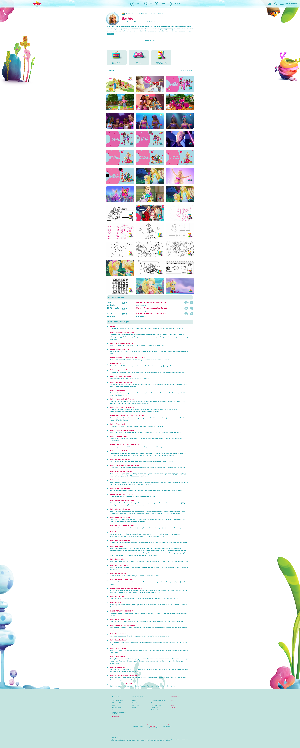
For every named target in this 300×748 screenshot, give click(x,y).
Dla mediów (115, 705)
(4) (139, 63)
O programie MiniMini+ (117, 700)
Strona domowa (131, 14)
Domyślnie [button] (188, 70)
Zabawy (172, 705)
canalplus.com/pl (138, 724)
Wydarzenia (134, 702)
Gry (171, 702)
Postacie (173, 707)
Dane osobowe (154, 707)
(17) (116, 63)
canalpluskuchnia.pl (166, 724)
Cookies (153, 702)
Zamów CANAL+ (154, 709)
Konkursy (134, 707)
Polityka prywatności (156, 705)
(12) (161, 63)
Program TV (134, 700)
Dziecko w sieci (135, 705)
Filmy (172, 700)
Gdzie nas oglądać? (116, 702)
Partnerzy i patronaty (117, 707)
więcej (110, 33)
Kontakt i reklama (116, 709)
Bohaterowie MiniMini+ (147, 14)
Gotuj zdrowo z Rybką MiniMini (158, 700)
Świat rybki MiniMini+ (137, 709)
